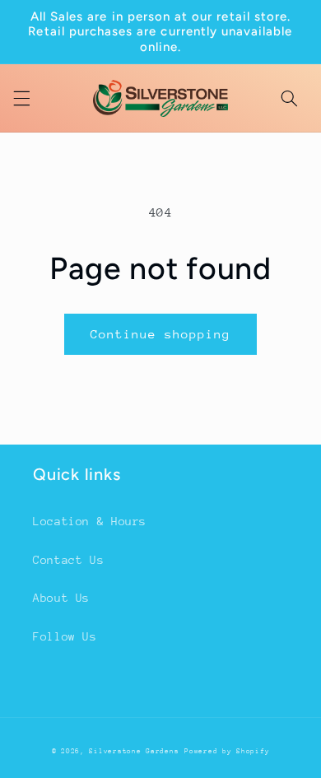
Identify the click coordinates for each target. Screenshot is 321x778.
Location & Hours (90, 521)
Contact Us (68, 559)
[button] (21, 98)
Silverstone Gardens (134, 751)
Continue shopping (161, 334)
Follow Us (65, 636)
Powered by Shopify (226, 751)
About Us (61, 597)
